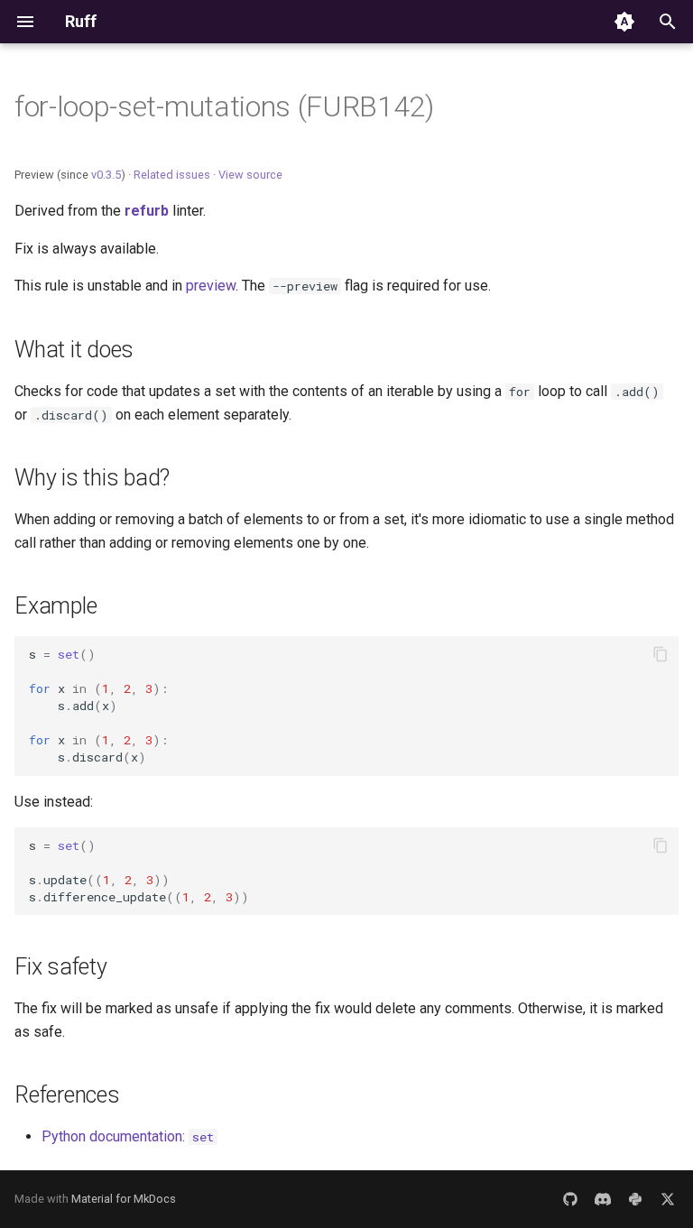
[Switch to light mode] (624, 22)
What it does (74, 350)
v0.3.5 (106, 174)
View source (250, 174)
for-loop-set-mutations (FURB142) (224, 106)
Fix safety (60, 967)
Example (55, 606)
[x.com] (667, 1199)
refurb (147, 210)
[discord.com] (602, 1199)
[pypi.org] (635, 1199)
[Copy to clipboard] (660, 654)
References (67, 1095)
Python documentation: (128, 1136)
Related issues (172, 174)
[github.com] (570, 1199)
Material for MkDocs (123, 1198)
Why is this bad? (92, 478)
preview (211, 285)
